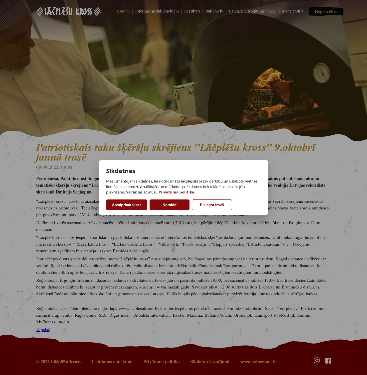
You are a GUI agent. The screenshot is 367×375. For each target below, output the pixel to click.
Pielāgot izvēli (212, 205)
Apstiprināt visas (126, 205)
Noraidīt (170, 205)
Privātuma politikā (176, 191)
